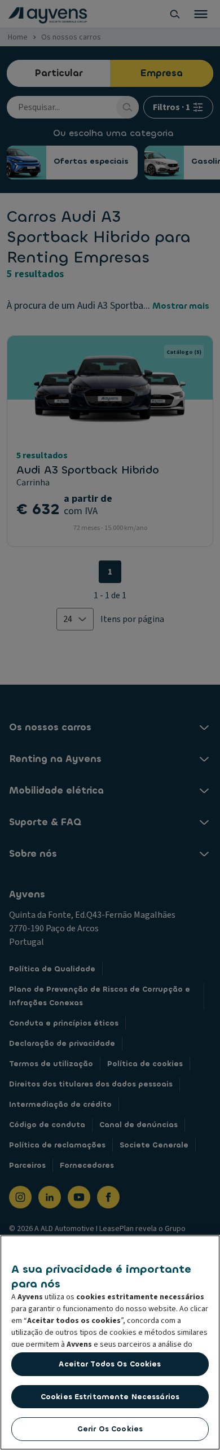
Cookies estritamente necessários (110, 1396)
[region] (110, 1342)
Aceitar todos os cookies (110, 1364)
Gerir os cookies (110, 1429)
